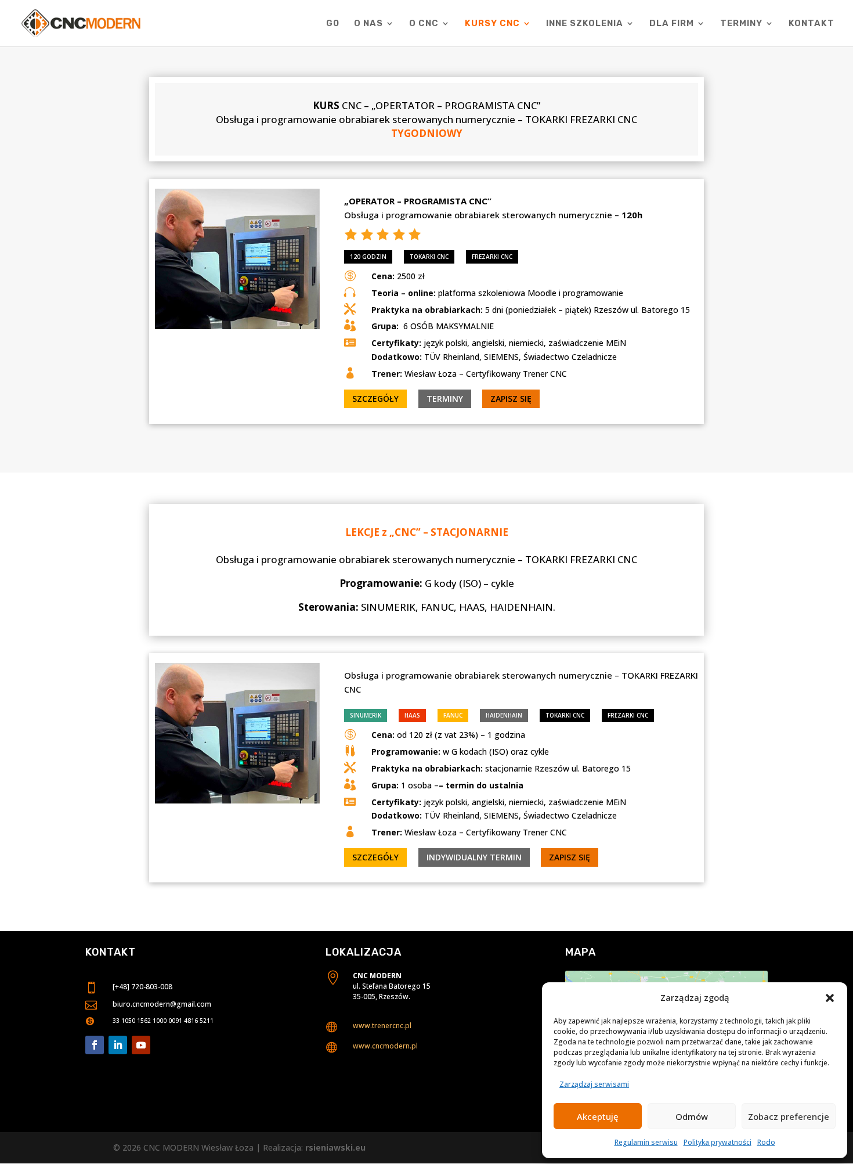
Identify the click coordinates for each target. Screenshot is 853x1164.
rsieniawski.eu (335, 1147)
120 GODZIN (368, 257)
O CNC (424, 23)
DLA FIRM (671, 23)
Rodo (766, 1142)
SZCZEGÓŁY (375, 398)
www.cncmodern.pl (385, 1046)
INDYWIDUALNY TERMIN (474, 857)
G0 (332, 23)
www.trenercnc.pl (382, 1025)
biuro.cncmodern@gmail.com (162, 1004)
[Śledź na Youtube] (141, 1045)
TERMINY (741, 23)
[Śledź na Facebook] (94, 1045)
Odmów (691, 1116)
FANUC (452, 715)
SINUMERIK (365, 715)
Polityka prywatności (717, 1142)
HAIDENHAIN (504, 715)
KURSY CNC (492, 23)
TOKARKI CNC (429, 257)
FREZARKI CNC (492, 257)
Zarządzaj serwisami (594, 1084)
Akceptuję (598, 1116)
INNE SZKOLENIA (584, 23)
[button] (830, 998)
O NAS (368, 23)
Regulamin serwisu (646, 1142)
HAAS (412, 715)
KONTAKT (811, 23)
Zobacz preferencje (788, 1116)
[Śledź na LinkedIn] (118, 1045)
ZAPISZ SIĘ (511, 398)
